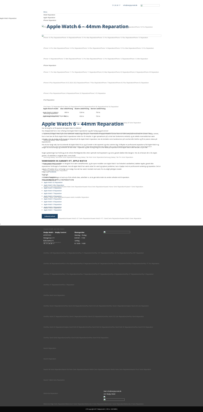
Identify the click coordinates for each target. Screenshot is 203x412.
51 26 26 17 (116, 5)
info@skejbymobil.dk (130, 5)
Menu (45, 12)
